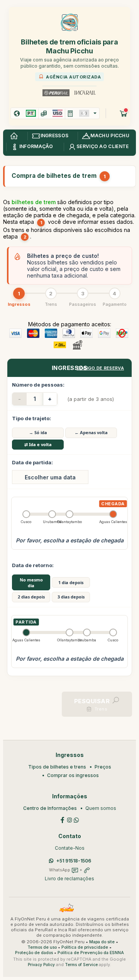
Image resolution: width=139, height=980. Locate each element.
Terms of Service (81, 964)
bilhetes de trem (34, 202)
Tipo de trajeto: (31, 418)
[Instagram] (69, 820)
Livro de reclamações (69, 878)
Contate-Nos (70, 848)
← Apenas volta (91, 432)
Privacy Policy (41, 964)
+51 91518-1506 (73, 861)
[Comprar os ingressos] (124, 113)
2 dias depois (31, 597)
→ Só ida (38, 432)
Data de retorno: (33, 565)
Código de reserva (100, 368)
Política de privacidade (84, 947)
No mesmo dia (31, 582)
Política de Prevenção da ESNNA (91, 952)
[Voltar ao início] (14, 136)
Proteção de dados (34, 952)
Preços (103, 767)
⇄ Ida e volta (38, 444)
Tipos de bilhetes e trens (57, 767)
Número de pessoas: (38, 385)
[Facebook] (62, 820)
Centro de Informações (50, 808)
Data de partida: (32, 462)
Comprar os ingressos (73, 775)
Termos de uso (42, 947)
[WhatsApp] (76, 820)
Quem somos (100, 808)
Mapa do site (102, 941)
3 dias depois (71, 597)
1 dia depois (70, 582)
